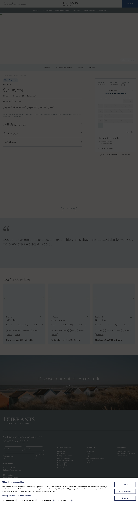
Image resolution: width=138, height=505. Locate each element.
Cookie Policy (24, 496)
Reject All (125, 498)
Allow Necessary (125, 491)
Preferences (29, 500)
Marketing (65, 500)
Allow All (125, 484)
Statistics (47, 500)
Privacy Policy (8, 496)
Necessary (9, 500)
